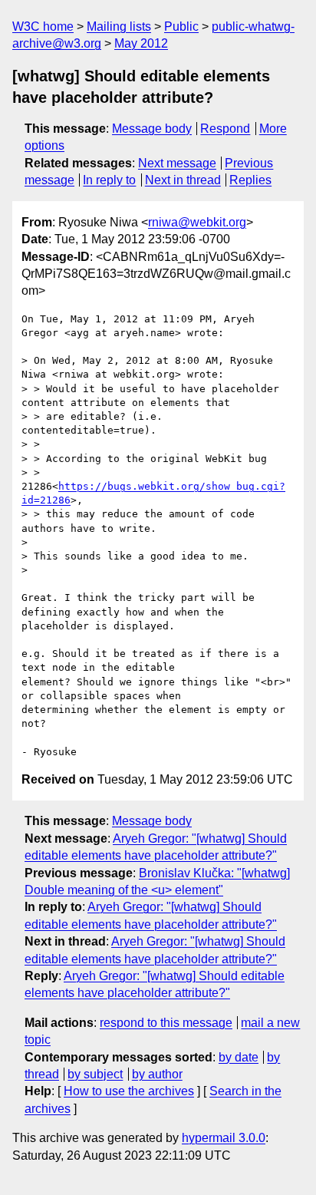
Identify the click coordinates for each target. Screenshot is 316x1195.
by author (157, 1074)
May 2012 (141, 43)
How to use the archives (129, 1091)
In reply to (109, 180)
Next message (177, 163)
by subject (95, 1074)
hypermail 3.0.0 (223, 1137)
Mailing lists (119, 26)
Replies (250, 180)
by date (238, 1057)
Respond (225, 128)
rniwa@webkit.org (197, 222)
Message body (152, 128)
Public (181, 26)
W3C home (43, 26)
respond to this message (166, 1022)
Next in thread (183, 180)
